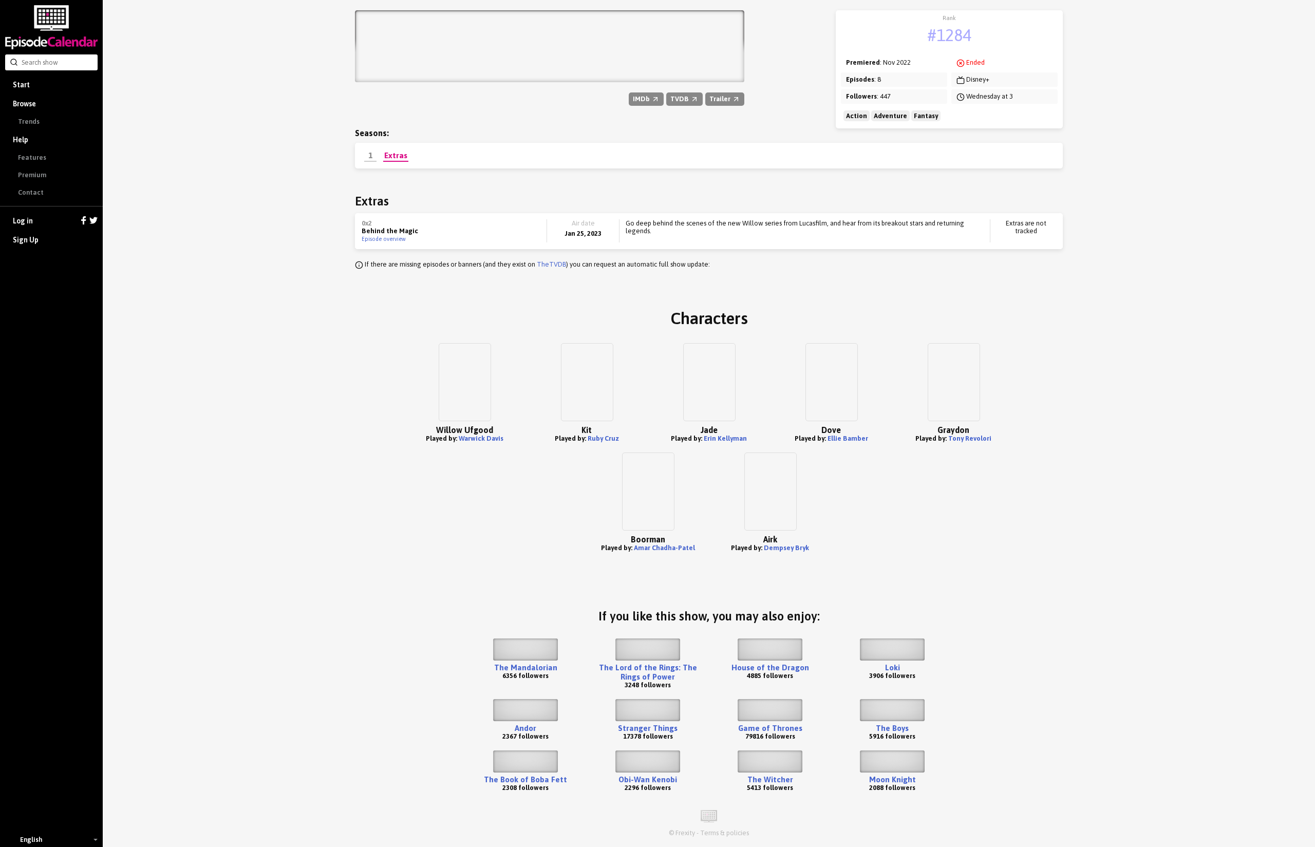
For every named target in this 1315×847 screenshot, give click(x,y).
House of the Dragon (770, 667)
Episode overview (384, 239)
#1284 (949, 35)
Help (20, 140)
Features (32, 157)
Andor (525, 728)
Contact (31, 192)
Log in (23, 221)
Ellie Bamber (848, 438)
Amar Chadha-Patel (664, 548)
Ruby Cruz (603, 438)
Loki (892, 667)
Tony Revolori (969, 438)
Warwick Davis (481, 438)
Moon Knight (892, 779)
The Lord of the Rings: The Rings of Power (648, 672)
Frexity (685, 833)
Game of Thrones (770, 728)
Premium (32, 175)
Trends (29, 121)
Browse (24, 104)
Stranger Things (648, 728)
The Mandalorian (525, 667)
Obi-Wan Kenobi (647, 779)
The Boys (892, 728)
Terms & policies (724, 833)
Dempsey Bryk (786, 548)
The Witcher (770, 779)
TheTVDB (551, 264)
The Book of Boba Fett (525, 779)
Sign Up (26, 240)
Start (21, 85)
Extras (395, 155)
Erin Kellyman (725, 438)
